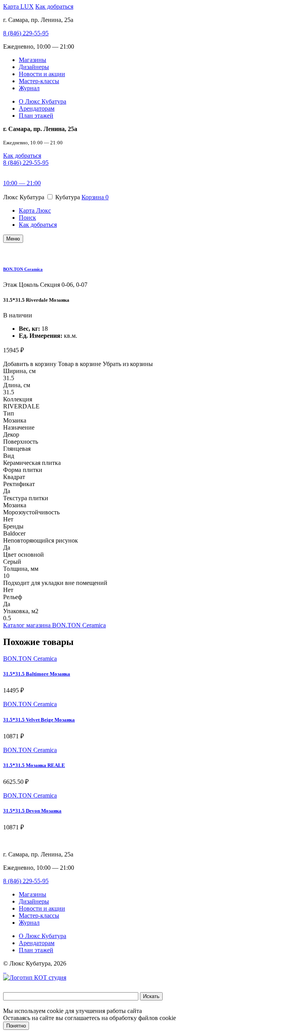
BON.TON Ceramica (23, 269)
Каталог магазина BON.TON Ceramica (54, 625)
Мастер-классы (39, 81)
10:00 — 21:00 (22, 183)
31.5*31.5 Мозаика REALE (34, 765)
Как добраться (54, 6)
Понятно (16, 1026)
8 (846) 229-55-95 (26, 33)
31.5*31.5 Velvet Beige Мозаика (39, 720)
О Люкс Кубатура (42, 101)
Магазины (32, 59)
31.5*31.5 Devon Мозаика (32, 811)
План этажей (36, 115)
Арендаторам (36, 108)
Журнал (29, 88)
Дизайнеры (34, 67)
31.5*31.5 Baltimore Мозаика (36, 674)
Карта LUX (18, 6)
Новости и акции (42, 74)
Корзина (95, 197)
